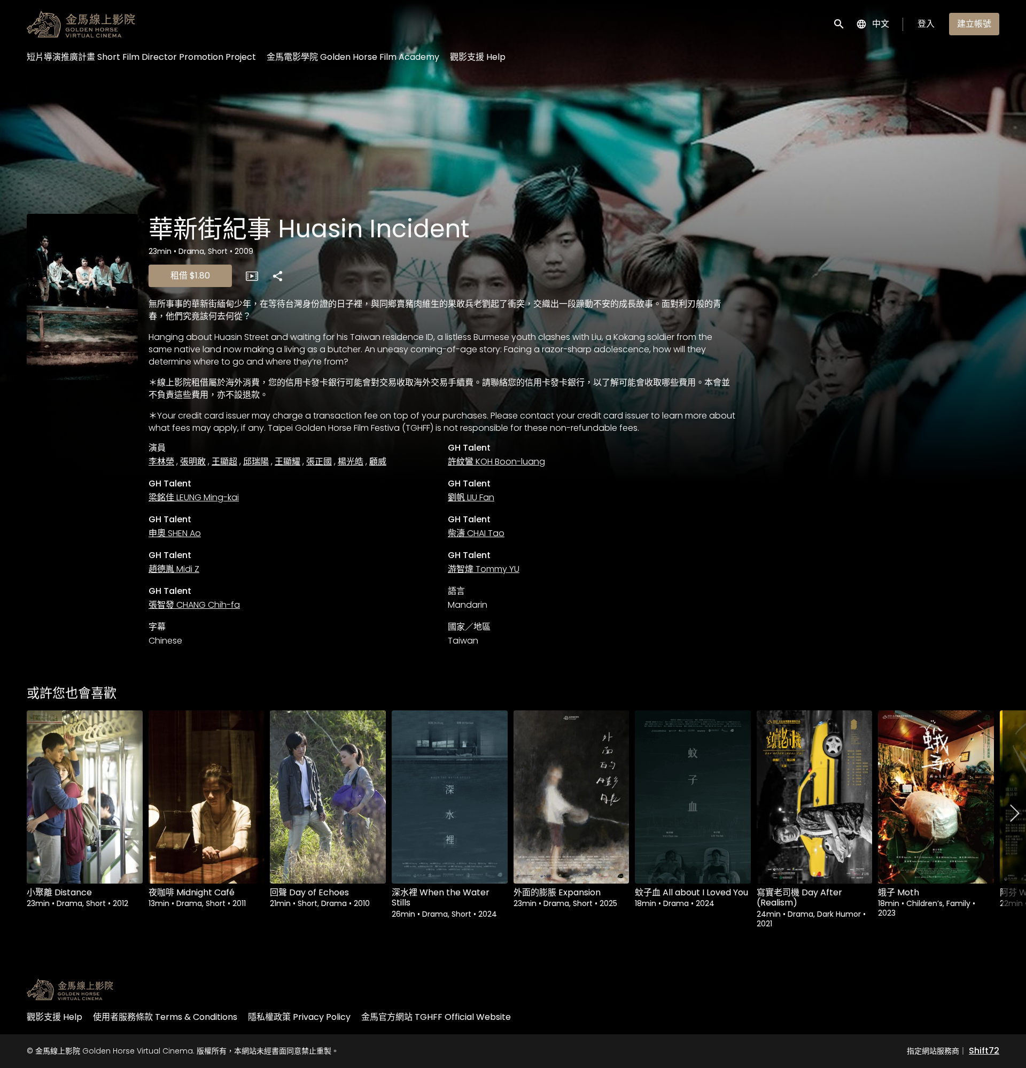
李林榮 (161, 461)
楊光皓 (350, 461)
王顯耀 (287, 461)
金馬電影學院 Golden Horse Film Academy (353, 57)
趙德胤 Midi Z (174, 569)
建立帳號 (974, 24)
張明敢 (193, 461)
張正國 (319, 461)
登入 (926, 24)
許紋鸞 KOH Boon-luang (496, 461)
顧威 (377, 461)
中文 (880, 24)
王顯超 (224, 461)
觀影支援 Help (478, 57)
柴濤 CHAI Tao (476, 533)
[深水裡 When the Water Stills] (450, 797)
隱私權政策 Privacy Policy (299, 1017)
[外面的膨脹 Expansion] (571, 797)
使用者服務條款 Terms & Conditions (165, 1017)
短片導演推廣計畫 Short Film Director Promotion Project (141, 57)
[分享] (277, 276)
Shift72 (984, 1050)
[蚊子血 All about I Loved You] (693, 797)
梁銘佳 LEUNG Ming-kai (194, 497)
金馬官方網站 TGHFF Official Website (436, 1017)
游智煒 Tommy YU (483, 569)
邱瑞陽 (256, 461)
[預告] (251, 276)
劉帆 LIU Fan (471, 497)
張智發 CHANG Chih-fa (194, 605)
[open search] (839, 23)
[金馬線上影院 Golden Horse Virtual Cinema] (70, 989)
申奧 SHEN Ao (175, 533)
